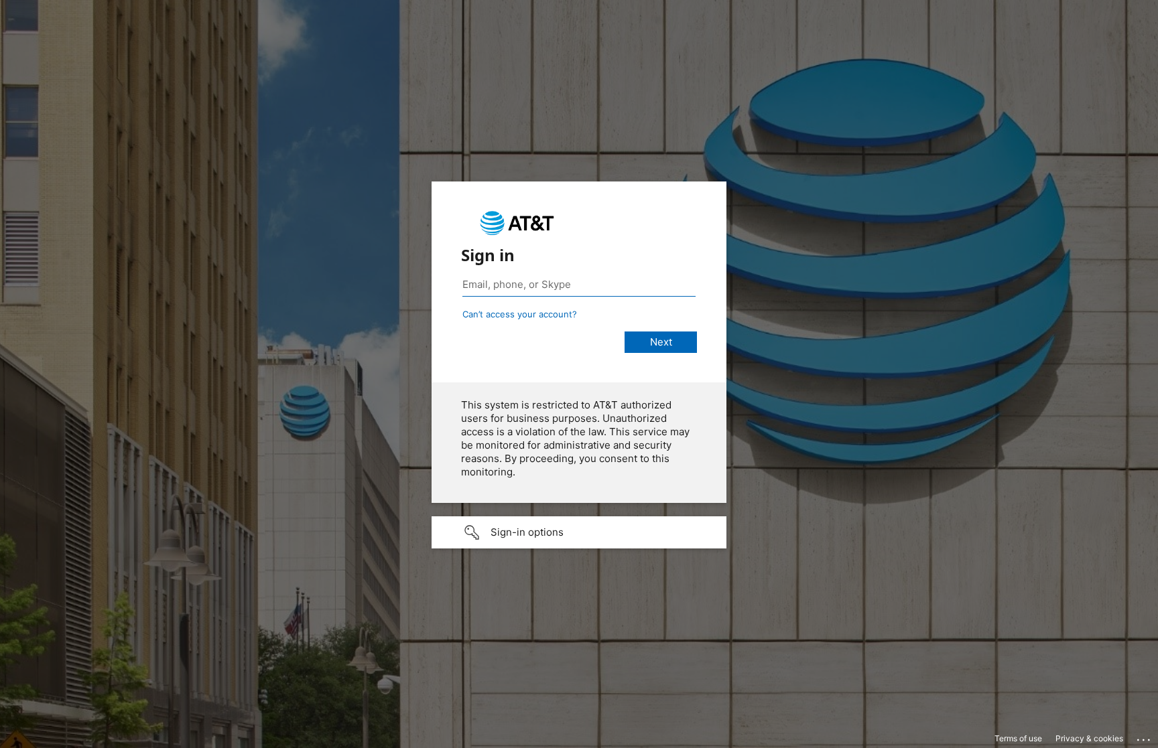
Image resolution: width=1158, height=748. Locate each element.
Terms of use (1018, 738)
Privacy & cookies (1089, 738)
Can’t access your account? (519, 314)
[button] (579, 532)
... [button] (1145, 736)
